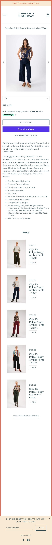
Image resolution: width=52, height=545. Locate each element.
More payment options (26, 135)
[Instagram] (28, 539)
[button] (33, 262)
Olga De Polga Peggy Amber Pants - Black (36, 358)
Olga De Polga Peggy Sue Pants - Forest (36, 393)
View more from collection (26, 416)
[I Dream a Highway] (26, 15)
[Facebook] (24, 539)
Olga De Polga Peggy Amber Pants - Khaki (36, 253)
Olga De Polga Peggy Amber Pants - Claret (36, 323)
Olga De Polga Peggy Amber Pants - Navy (36, 288)
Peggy (26, 232)
